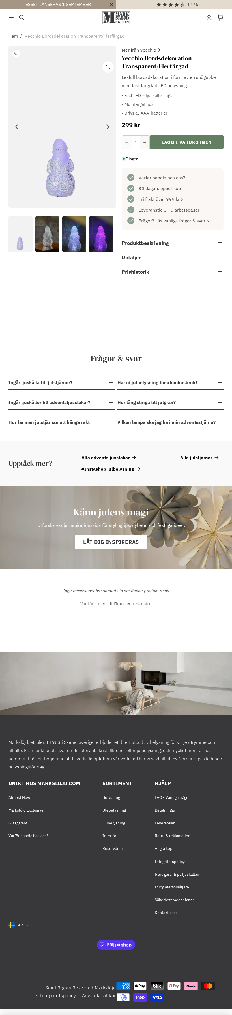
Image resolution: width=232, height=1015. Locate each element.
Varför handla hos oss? (162, 177)
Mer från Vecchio (139, 50)
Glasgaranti (18, 823)
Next (107, 127)
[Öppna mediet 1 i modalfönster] (62, 127)
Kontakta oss (166, 912)
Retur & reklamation (172, 835)
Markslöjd (105, 988)
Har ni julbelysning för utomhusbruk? (157, 382)
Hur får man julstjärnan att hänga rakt (49, 422)
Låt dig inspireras (111, 542)
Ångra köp (163, 848)
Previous (17, 127)
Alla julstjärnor (196, 457)
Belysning (111, 797)
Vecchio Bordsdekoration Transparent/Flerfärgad (74, 36)
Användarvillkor (99, 995)
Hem (13, 36)
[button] (11, 17)
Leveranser (165, 823)
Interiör (109, 835)
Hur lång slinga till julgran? (146, 402)
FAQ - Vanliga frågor (172, 797)
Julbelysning (113, 823)
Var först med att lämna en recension (116, 603)
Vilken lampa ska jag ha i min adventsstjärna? (166, 422)
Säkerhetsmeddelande (175, 899)
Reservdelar (113, 848)
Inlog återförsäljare (172, 887)
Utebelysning (114, 810)
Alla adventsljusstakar (105, 457)
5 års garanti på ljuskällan (177, 874)
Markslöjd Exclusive (26, 810)
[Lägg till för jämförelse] (108, 67)
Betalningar (165, 810)
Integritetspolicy (170, 861)
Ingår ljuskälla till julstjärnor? (40, 382)
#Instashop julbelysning (107, 469)
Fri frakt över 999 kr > (161, 199)
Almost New (19, 797)
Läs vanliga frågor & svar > (182, 221)
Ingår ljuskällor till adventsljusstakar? (49, 402)
